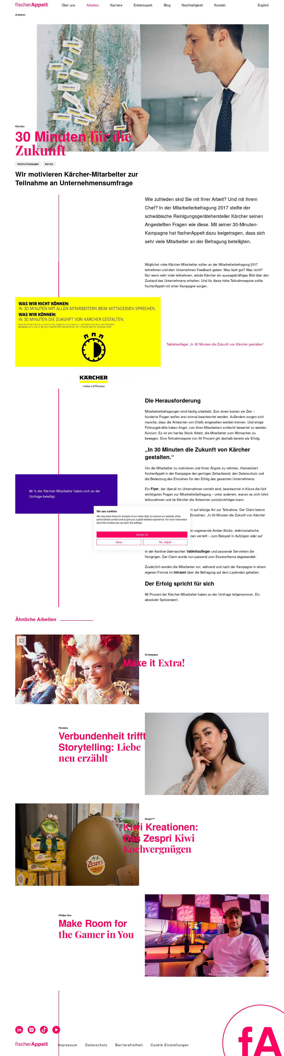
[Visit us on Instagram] (31, 1029)
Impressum (67, 1044)
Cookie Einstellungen (170, 1044)
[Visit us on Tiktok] (44, 1029)
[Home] (33, 5)
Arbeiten (20, 14)
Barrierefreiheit (129, 1044)
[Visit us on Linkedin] (19, 1029)
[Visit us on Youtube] (56, 1029)
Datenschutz (96, 1044)
